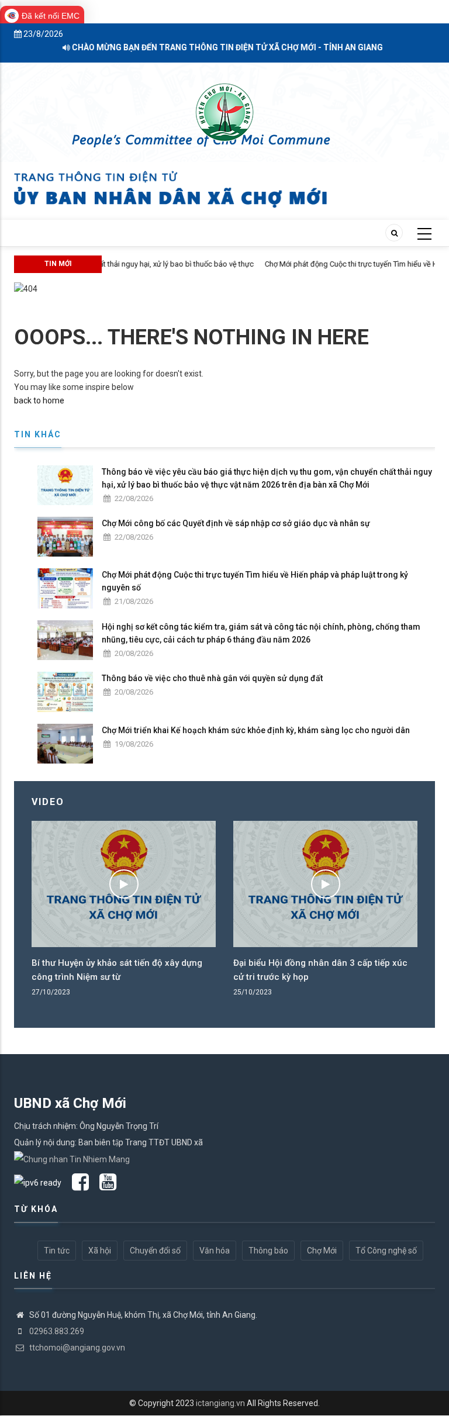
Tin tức (57, 1250)
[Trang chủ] (224, 105)
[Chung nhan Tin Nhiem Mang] (72, 1158)
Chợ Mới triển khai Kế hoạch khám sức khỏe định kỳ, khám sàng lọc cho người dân (256, 730)
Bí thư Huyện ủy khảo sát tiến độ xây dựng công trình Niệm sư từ (117, 970)
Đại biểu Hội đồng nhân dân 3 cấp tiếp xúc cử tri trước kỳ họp (320, 970)
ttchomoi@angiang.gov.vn (76, 1347)
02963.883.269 (55, 1331)
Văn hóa (214, 1250)
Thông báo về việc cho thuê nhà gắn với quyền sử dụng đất (212, 678)
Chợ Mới (322, 1250)
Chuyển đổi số (155, 1250)
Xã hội (99, 1250)
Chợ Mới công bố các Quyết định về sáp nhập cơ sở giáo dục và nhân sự (236, 523)
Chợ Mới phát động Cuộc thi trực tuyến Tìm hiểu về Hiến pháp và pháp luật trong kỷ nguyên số (255, 581)
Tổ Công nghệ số (386, 1250)
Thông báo (268, 1250)
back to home (39, 400)
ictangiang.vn (220, 1403)
